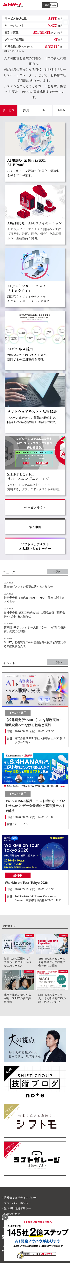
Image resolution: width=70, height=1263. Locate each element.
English (53, 5)
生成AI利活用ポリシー (17, 1208)
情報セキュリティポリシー (20, 1197)
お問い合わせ (12, 1213)
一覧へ (57, 571)
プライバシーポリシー (17, 1202)
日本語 (46, 5)
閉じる (5, 1217)
